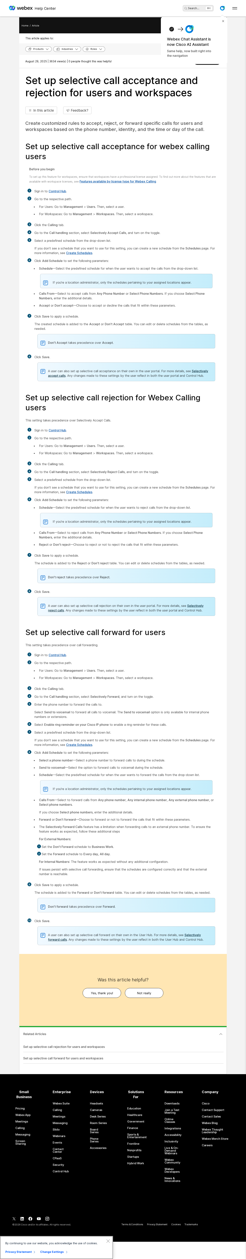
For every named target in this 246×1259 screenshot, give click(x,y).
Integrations (173, 1128)
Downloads (172, 1103)
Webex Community (172, 1161)
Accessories (98, 1148)
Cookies (176, 1224)
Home (25, 25)
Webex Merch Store (215, 1138)
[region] (56, 1247)
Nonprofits (134, 1150)
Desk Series (98, 1116)
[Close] (108, 1241)
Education (134, 1108)
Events (57, 1142)
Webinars (59, 1136)
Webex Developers (172, 1170)
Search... (193, 8)
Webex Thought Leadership (212, 1131)
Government (135, 1121)
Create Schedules (79, 253)
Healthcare (134, 1115)
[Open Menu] (234, 8)
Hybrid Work (135, 1163)
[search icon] (185, 8)
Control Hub (57, 191)
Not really (144, 993)
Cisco (205, 1103)
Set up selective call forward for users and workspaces (63, 1058)
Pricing (20, 1108)
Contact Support (213, 1110)
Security (58, 1165)
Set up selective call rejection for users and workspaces (64, 1047)
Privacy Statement (157, 1224)
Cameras (96, 1110)
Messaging (22, 1134)
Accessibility (173, 1135)
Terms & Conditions (132, 1224)
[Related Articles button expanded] (221, 1034)
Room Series (98, 1123)
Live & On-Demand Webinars (172, 1151)
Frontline (133, 1143)
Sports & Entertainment (137, 1136)
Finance (132, 1128)
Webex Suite (61, 1103)
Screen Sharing (20, 1142)
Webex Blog (210, 1123)
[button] (222, 8)
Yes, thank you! (102, 993)
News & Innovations (172, 1179)
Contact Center (58, 1150)
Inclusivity (171, 1141)
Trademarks (191, 1224)
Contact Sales (211, 1116)
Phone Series (94, 1140)
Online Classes (170, 1120)
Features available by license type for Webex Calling (118, 181)
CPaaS (57, 1158)
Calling (20, 1128)
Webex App (22, 1115)
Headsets (96, 1103)
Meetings (21, 1121)
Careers (207, 1145)
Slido (56, 1129)
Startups (133, 1156)
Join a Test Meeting (172, 1111)
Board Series (94, 1131)
